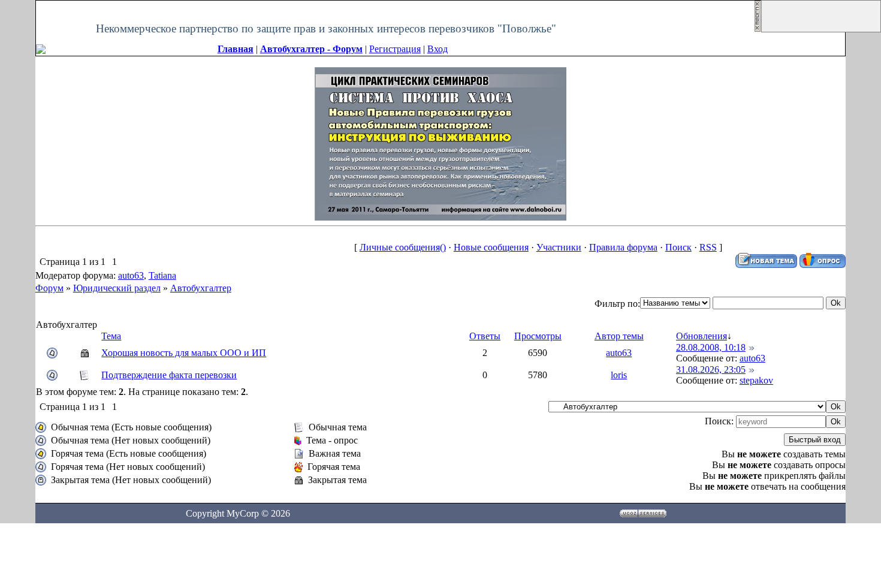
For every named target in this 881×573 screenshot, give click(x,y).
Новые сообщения (491, 247)
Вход (437, 49)
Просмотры (538, 336)
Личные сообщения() (403, 247)
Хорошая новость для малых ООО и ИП (183, 353)
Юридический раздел (117, 288)
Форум (49, 288)
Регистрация (395, 49)
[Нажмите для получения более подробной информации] (440, 142)
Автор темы (619, 336)
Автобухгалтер (200, 288)
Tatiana (162, 275)
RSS (708, 247)
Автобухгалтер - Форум (311, 49)
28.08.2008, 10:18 (711, 347)
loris (619, 375)
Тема (111, 336)
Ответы (484, 336)
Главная (236, 49)
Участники (558, 247)
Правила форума (623, 247)
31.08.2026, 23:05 (711, 369)
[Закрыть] (757, 29)
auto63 (131, 275)
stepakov (756, 380)
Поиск (678, 247)
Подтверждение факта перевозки (169, 375)
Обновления (701, 336)
